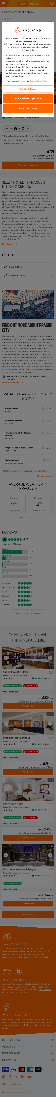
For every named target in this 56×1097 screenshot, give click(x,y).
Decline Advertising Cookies (28, 98)
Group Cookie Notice (39, 81)
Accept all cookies (28, 108)
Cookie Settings (28, 89)
